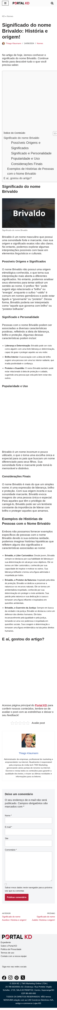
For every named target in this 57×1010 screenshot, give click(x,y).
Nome (8, 815)
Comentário (11, 850)
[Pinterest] (17, 979)
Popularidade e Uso (25, 158)
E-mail (8, 827)
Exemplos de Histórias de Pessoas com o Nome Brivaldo (30, 171)
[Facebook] (4, 979)
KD (3, 16)
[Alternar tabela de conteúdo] (54, 133)
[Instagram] (10, 979)
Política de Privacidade (11, 949)
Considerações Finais (26, 164)
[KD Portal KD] (21, 3)
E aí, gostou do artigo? (18, 178)
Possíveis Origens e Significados (25, 145)
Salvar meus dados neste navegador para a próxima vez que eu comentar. (28, 889)
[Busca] (52, 3)
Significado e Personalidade (31, 153)
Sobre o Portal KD (9, 946)
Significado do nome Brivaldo (21, 137)
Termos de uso (7, 953)
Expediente (6, 942)
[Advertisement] (28, 101)
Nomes (10, 16)
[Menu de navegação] (5, 3)
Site (6, 838)
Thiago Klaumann (13, 43)
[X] (23, 979)
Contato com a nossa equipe (14, 956)
